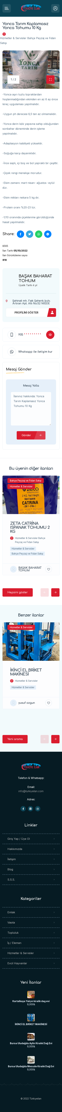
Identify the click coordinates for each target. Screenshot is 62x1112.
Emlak (11, 912)
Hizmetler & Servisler (20, 953)
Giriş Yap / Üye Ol (18, 838)
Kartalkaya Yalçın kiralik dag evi (31, 1001)
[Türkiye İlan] (31, 8)
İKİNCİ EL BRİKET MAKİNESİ (31, 1024)
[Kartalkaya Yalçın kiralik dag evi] (31, 994)
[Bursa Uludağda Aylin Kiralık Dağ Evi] (31, 1036)
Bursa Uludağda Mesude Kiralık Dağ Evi (31, 1066)
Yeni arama (15, 739)
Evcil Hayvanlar (17, 963)
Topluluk (13, 932)
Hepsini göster (17, 592)
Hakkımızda (14, 849)
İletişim (11, 859)
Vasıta (11, 922)
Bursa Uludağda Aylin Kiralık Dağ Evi (31, 1043)
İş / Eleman (14, 943)
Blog (10, 869)
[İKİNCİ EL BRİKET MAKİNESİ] (31, 1017)
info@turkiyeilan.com (31, 791)
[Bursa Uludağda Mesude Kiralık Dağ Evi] (31, 1060)
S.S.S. (11, 879)
